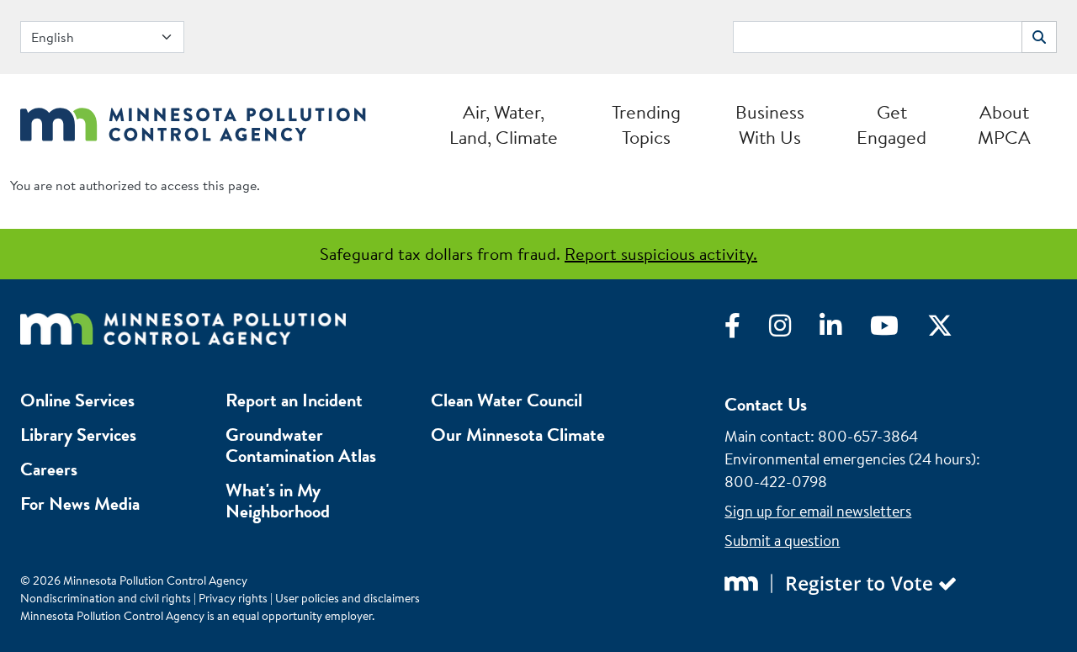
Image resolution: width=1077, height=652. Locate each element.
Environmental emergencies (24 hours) (850, 458)
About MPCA (1004, 124)
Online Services (77, 400)
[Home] (193, 119)
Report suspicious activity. (661, 253)
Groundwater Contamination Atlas (300, 445)
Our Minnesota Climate (518, 434)
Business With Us (769, 124)
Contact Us (765, 404)
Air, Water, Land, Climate (503, 124)
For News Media (80, 503)
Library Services (78, 434)
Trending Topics (646, 124)
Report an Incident (294, 400)
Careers (48, 469)
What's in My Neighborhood (277, 500)
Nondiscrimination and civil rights (105, 598)
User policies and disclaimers (347, 598)
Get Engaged (891, 124)
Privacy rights (233, 598)
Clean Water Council (506, 400)
